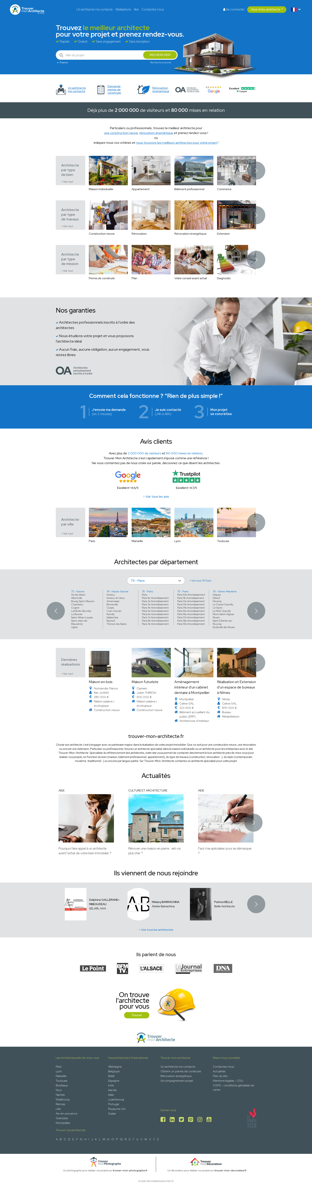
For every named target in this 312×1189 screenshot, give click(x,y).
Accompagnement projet (177, 1081)
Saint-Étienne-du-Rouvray (223, 622)
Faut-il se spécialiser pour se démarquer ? (225, 850)
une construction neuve (121, 133)
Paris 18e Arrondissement (191, 620)
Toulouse (61, 1081)
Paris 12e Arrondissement (191, 601)
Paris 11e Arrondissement (190, 598)
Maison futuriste (145, 681)
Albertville (76, 598)
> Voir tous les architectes (156, 930)
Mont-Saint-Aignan (223, 614)
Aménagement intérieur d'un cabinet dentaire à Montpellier (192, 687)
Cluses (110, 607)
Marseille (61, 1076)
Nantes (60, 1095)
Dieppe (217, 594)
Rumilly (111, 614)
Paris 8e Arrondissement (155, 620)
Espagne (113, 1081)
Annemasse (113, 601)
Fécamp (217, 601)
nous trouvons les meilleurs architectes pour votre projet (176, 143)
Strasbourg (63, 1099)
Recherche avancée (160, 62)
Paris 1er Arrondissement (155, 598)
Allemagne (115, 1067)
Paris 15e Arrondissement (191, 611)
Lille (58, 1109)
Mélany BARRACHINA (165, 902)
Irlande (112, 1090)
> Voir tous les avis (156, 497)
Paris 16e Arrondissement (191, 614)
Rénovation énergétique (176, 1076)
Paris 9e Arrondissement (155, 624)
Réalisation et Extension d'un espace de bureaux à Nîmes (236, 687)
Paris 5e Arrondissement (155, 611)
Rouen (216, 617)
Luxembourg (116, 1099)
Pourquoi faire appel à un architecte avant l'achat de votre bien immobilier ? (84, 850)
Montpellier (63, 1123)
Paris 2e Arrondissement (155, 601)
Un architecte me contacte (95, 9)
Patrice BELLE (223, 902)
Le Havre (217, 607)
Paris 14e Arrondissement (191, 607)
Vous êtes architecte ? (267, 9)
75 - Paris (147, 591)
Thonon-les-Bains (116, 624)
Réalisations (123, 9)
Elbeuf (216, 598)
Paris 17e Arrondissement (191, 617)
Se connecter (234, 9)
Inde (111, 1085)
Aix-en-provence (66, 1113)
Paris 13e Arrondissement (191, 604)
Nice (59, 1090)
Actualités (219, 1071)
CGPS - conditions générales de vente (233, 1087)
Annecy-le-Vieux (116, 598)
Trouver (136, 1015)
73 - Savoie (77, 591)
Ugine (74, 627)
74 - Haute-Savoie (117, 591)
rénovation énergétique (156, 133)
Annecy (111, 594)
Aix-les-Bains (78, 594)
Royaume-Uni (116, 1109)
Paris (144, 594)
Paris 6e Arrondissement (155, 614)
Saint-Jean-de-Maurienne (79, 622)
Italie (111, 1095)
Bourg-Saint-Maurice (82, 601)
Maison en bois (100, 681)
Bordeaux (62, 1085)
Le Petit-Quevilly (222, 611)
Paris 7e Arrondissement (155, 617)
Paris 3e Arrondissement (155, 604)
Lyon (59, 1071)
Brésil (111, 1076)
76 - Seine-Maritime (225, 591)
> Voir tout (67, 181)
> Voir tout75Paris (200, 580)
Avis (136, 9)
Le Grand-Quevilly (223, 604)
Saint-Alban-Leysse (82, 617)
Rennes (60, 1104)
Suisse (112, 1113)
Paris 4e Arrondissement (155, 607)
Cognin (75, 607)
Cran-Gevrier (114, 611)
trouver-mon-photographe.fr (130, 1170)
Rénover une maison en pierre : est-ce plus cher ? (154, 850)
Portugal (113, 1104)
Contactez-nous (153, 9)
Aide (61, 790)
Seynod (111, 620)
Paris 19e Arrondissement (191, 624)
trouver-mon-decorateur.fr (230, 1170)
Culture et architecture (147, 790)
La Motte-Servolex (81, 611)
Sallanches (112, 617)
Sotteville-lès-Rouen (224, 627)
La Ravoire (76, 614)
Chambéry (77, 604)
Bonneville (112, 604)
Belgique (114, 1071)
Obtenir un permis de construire (181, 1071)
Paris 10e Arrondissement (191, 594)
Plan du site (220, 1076)
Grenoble (62, 1118)
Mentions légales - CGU (228, 1081)
